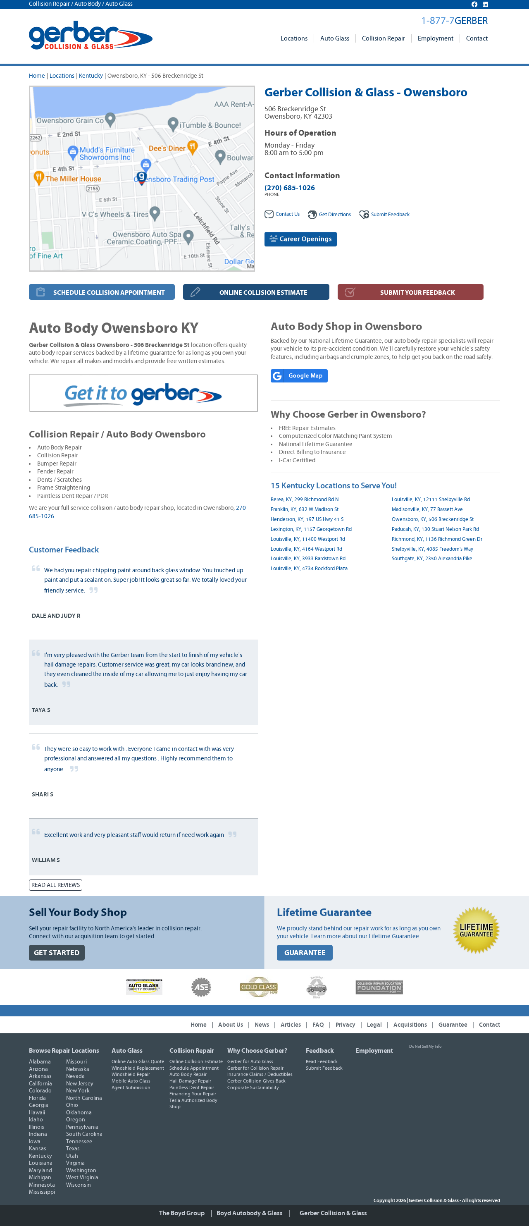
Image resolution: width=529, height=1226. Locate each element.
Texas (73, 1149)
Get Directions (335, 214)
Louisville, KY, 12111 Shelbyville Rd (431, 499)
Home (37, 76)
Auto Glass (334, 38)
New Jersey (79, 1084)
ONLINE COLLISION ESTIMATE (263, 292)
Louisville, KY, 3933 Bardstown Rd (308, 559)
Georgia (38, 1105)
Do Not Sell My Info (425, 1046)
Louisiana (40, 1163)
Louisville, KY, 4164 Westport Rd (306, 549)
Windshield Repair (131, 1074)
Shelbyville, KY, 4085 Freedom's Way (432, 549)
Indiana (38, 1134)
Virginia (75, 1163)
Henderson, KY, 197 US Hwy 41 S (307, 519)
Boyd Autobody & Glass (250, 1213)
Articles (291, 1024)
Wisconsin (78, 1185)
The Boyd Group (182, 1213)
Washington (81, 1170)
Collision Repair (383, 38)
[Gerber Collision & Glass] (91, 35)
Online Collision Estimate (196, 1061)
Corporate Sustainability (253, 1087)
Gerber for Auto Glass (250, 1061)
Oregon (75, 1120)
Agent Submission (131, 1087)
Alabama (40, 1062)
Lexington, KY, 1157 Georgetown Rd (311, 529)
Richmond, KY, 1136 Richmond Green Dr (437, 539)
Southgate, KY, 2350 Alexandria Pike (432, 559)
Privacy (345, 1024)
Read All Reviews (55, 885)
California (40, 1084)
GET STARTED (57, 953)
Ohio (72, 1105)
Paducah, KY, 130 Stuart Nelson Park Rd (435, 529)
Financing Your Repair (192, 1093)
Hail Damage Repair (190, 1080)
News (262, 1024)
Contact (477, 38)
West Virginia (82, 1178)
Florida (37, 1098)
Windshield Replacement (138, 1068)
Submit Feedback (324, 1068)
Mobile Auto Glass (131, 1080)
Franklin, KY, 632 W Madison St (304, 509)
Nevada (75, 1076)
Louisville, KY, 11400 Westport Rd (308, 539)
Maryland (40, 1170)
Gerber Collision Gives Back (256, 1080)
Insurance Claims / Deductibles (260, 1074)
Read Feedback (322, 1061)
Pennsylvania (82, 1127)
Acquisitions (410, 1024)
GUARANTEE (305, 953)
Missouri (76, 1062)
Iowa (35, 1142)
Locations (294, 38)
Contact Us (288, 214)
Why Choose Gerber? (257, 1050)
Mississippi (42, 1192)
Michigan (40, 1178)
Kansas (37, 1149)
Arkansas (40, 1076)
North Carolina (84, 1098)
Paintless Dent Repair (191, 1087)
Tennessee (79, 1142)
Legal (374, 1024)
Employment (435, 38)
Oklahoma (79, 1113)
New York (78, 1091)
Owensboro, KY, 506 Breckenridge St (433, 519)
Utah (72, 1156)
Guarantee (452, 1024)
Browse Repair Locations (64, 1050)
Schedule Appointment (194, 1068)
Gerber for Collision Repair (255, 1068)
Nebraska (77, 1069)
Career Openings (305, 239)
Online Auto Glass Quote (138, 1061)
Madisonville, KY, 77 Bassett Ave (427, 509)
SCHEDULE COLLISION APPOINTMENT (109, 292)
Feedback (390, 214)
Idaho (36, 1120)
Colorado (40, 1091)
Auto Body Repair (188, 1074)
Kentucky (91, 76)
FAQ (318, 1024)
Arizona (38, 1069)
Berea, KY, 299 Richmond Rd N (305, 499)
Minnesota (42, 1185)
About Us (230, 1024)
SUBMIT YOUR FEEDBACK (417, 292)
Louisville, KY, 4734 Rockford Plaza (309, 568)
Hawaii (37, 1113)
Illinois (36, 1127)
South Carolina (84, 1134)
